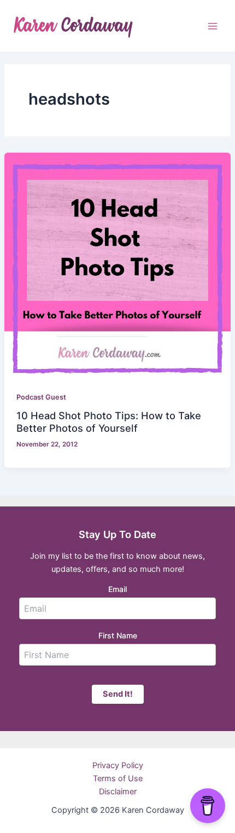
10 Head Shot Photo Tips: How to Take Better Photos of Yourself (108, 421)
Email (117, 589)
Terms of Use (118, 778)
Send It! (118, 694)
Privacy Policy (117, 765)
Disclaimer (118, 791)
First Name (117, 635)
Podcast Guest (41, 397)
